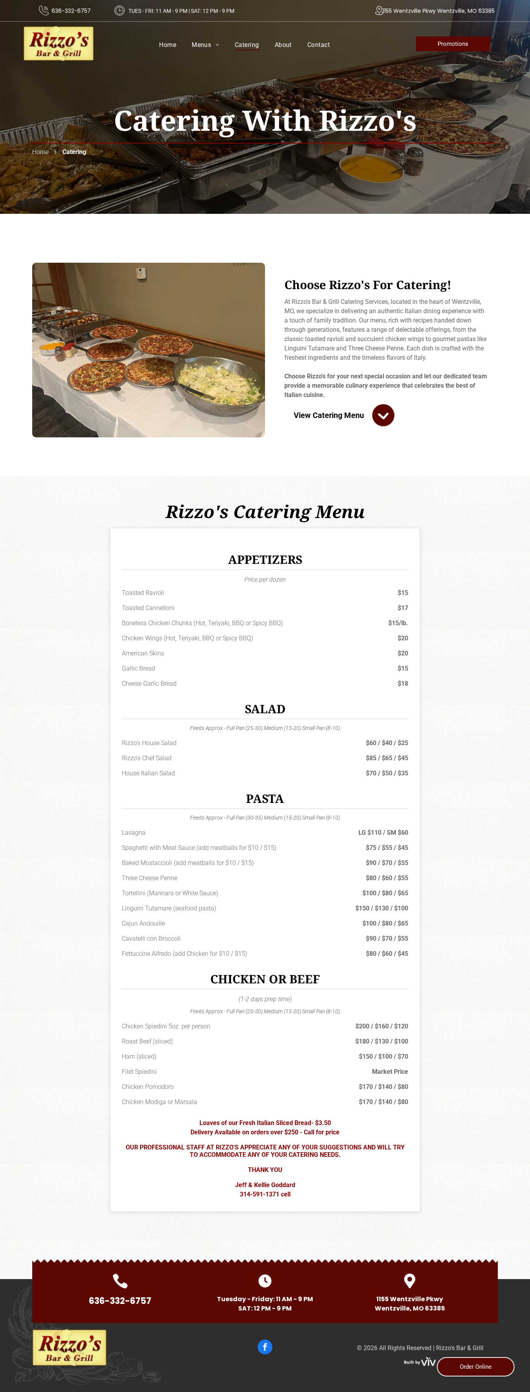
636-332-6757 (71, 11)
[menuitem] (167, 44)
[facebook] (265, 1348)
